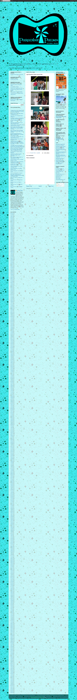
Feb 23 (12, 485)
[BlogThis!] (45, 152)
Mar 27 (12, 662)
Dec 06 (12, 267)
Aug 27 (12, 520)
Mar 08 (12, 442)
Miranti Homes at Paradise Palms (16, 88)
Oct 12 (12, 412)
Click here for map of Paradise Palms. (59, 163)
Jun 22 (12, 304)
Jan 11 (12, 374)
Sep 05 (12, 271)
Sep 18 (12, 546)
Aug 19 (12, 354)
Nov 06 (12, 378)
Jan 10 (12, 681)
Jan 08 (12, 240)
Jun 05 (12, 256)
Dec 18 (12, 279)
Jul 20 (12, 534)
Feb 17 (12, 488)
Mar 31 (12, 263)
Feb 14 (12, 572)
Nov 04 (12, 321)
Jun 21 (12, 466)
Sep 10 (12, 270)
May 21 (12, 278)
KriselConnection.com (60, 168)
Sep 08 (12, 298)
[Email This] (44, 152)
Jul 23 (12, 389)
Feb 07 (12, 404)
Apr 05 (12, 235)
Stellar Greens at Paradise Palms (16, 91)
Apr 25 (12, 436)
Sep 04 (12, 251)
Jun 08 (12, 469)
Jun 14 (12, 555)
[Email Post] (42, 152)
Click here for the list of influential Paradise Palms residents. (60, 149)
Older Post (50, 186)
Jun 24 (12, 358)
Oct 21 (12, 348)
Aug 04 (12, 301)
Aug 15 (12, 596)
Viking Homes (13, 94)
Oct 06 (12, 297)
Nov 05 (12, 347)
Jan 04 (12, 447)
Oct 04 (12, 415)
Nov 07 (12, 580)
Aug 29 (12, 595)
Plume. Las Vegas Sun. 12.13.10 (16, 173)
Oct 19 (12, 294)
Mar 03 (12, 313)
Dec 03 (12, 221)
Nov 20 (12, 244)
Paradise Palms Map (14, 79)
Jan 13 (12, 680)
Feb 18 (12, 369)
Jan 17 (12, 446)
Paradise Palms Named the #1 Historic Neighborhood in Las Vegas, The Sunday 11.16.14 (17, 134)
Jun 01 (12, 539)
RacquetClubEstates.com (60, 179)
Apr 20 (12, 260)
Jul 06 (12, 465)
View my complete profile (15, 209)
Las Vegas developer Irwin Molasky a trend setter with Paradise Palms (17, 118)
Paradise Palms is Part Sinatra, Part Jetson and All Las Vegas (17, 125)
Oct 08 (12, 225)
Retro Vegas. (58, 178)
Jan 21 (12, 373)
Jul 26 (12, 462)
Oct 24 (12, 247)
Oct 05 (12, 454)
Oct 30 (12, 585)
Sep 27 (12, 588)
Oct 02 (12, 248)
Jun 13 (12, 557)
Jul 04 (12, 229)
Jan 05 (12, 492)
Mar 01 (12, 665)
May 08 (12, 259)
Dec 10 (12, 688)
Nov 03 (12, 293)
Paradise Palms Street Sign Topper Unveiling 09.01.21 (17, 114)
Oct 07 (12, 324)
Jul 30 (12, 388)
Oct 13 (12, 296)
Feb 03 (12, 316)
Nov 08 (12, 409)
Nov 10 (12, 542)
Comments (59, 185)
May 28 (12, 277)
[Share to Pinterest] (48, 152)
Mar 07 (12, 569)
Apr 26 (12, 646)
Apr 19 (12, 477)
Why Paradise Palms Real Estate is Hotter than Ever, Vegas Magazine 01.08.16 (17, 128)
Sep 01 (12, 549)
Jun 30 (12, 331)
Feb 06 (12, 239)
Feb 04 (12, 220)
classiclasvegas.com (59, 171)
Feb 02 (12, 489)
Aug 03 (12, 461)
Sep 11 (12, 592)
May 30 (12, 432)
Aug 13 (12, 527)
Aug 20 (12, 524)
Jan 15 (12, 574)
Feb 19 (12, 340)
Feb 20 (12, 290)
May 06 (12, 638)
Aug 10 (12, 599)
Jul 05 (12, 427)
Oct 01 (12, 507)
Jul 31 (12, 603)
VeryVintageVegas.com (60, 170)
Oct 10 (12, 413)
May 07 (12, 233)
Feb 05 (12, 371)
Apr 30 (12, 565)
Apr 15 (12, 363)
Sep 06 (12, 423)
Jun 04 (12, 231)
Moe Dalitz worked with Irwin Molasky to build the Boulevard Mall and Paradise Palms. (17, 175)
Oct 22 (12, 500)
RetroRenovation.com (60, 174)
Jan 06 (12, 319)
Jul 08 (12, 329)
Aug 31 (12, 300)
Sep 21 (12, 512)
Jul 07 (12, 302)
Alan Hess (58, 172)
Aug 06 (12, 228)
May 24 (12, 561)
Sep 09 (12, 458)
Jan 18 (12, 677)
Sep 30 (12, 417)
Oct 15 (12, 224)
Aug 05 (12, 328)
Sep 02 (12, 273)
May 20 (12, 285)
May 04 (12, 474)
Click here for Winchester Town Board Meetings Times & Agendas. (61, 156)
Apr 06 (12, 480)
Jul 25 (12, 604)
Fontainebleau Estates (15, 86)
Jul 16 (12, 254)
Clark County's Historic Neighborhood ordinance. (60, 161)
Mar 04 (12, 339)
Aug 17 (12, 526)
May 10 (12, 634)
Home (40, 186)
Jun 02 (12, 305)
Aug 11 (12, 597)
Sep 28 (12, 419)
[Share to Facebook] (47, 152)
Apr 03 (12, 262)
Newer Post (29, 186)
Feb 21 (12, 570)
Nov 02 (12, 213)
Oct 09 (12, 381)
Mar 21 (12, 440)
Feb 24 (12, 666)
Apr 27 (12, 645)
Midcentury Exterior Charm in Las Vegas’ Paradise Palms (17, 123)
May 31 (12, 558)
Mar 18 (12, 366)
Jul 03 (12, 255)
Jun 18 (12, 392)
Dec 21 (12, 266)
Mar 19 (12, 400)
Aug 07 (12, 252)
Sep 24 (12, 511)
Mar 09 (12, 482)
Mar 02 (12, 484)
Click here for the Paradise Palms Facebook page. (60, 147)
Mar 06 (12, 401)
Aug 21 (12, 550)
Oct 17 (12, 411)
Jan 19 (12, 317)
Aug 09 (12, 600)
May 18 (12, 306)
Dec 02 (12, 320)
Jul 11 (12, 553)
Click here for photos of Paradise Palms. (60, 159)
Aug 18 (12, 327)
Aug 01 (12, 283)
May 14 (12, 258)
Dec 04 (12, 243)
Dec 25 (12, 685)
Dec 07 (12, 450)
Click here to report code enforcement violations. (60, 145)
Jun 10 (12, 431)
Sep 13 (12, 457)
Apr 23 (12, 650)
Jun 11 (12, 393)
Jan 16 (12, 405)
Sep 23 (12, 589)
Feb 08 (12, 443)
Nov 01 (12, 543)
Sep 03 (12, 282)
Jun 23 (12, 615)
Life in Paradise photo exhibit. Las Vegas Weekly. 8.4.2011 (17, 158)
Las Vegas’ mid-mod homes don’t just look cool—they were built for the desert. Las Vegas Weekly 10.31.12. (17, 146)
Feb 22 (12, 289)
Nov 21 (12, 577)
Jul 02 (12, 554)
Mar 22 (12, 481)
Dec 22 (12, 493)
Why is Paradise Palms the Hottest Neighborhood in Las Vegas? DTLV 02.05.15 (17, 131)
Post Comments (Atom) (35, 188)
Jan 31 (12, 573)
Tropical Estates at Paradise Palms (17, 93)
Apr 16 (12, 217)
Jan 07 (12, 344)
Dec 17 (12, 687)
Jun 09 (12, 618)
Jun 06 (12, 619)
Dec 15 (12, 576)
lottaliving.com (58, 176)
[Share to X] (46, 152)
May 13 (12, 216)
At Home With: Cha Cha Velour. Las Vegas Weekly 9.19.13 (17, 137)
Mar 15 (12, 312)
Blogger (45, 697)
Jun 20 (12, 430)
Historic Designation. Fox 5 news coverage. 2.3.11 (16, 167)
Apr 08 (12, 336)
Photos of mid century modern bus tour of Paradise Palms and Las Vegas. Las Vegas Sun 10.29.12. (17, 149)
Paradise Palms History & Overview (17, 74)
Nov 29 (12, 691)
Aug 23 (12, 523)
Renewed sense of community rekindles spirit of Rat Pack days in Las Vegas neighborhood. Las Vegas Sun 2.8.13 (17, 142)
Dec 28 (12, 684)
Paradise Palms (20, 190)
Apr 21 (12, 335)
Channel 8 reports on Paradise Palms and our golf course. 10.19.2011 (16, 155)
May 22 (12, 626)
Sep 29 (12, 508)
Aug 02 (12, 424)
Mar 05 (12, 237)
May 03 (12, 435)
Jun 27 (12, 428)
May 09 (12, 635)
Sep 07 (12, 459)
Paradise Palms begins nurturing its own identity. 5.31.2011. (17, 162)
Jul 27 (12, 532)
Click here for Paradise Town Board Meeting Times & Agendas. (61, 153)
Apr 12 (12, 478)
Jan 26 (12, 676)
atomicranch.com (59, 175)
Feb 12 (12, 669)
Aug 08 (12, 274)
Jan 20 (12, 343)
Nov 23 (12, 692)
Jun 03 (12, 214)
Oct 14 (12, 323)
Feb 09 (12, 370)
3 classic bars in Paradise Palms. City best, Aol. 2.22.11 (16, 164)
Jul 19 (12, 463)
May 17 (12, 434)
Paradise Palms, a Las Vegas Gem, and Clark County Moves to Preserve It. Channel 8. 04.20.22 (17, 111)
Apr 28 (12, 643)
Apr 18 (12, 438)
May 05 (12, 308)
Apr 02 (12, 236)
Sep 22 (12, 591)
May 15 (12, 562)
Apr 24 (12, 476)
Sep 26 (12, 250)
